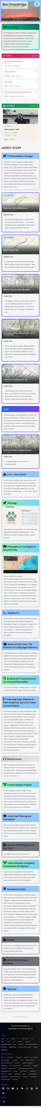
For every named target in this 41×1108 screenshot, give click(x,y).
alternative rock (6, 1071)
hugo (3, 1039)
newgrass (33, 1071)
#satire (13, 76)
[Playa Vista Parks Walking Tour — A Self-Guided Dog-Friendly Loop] (20, 212)
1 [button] (17, 1016)
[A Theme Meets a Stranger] (20, 172)
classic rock (13, 1068)
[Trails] (20, 419)
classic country (6, 1079)
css (14, 1041)
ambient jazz (8, 135)
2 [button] (19, 1016)
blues (10, 1074)
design (13, 1039)
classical (4, 1068)
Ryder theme (12, 1028)
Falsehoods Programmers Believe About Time (18, 92)
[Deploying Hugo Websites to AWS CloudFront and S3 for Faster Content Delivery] (20, 725)
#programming (14, 96)
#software (22, 96)
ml (19, 1039)
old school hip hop (16, 1066)
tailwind (21, 1044)
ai (8, 1039)
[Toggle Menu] (37, 4)
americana (11, 1057)
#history (12, 86)
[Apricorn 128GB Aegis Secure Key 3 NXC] (20, 850)
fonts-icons (26, 1039)
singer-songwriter (28, 1063)
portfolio (20, 1041)
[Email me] (13, 1088)
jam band (17, 1074)
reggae (36, 1066)
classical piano (6, 1060)
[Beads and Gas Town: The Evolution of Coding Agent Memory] (20, 657)
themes (36, 1047)
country (16, 1071)
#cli (9, 66)
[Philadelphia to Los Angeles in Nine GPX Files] (20, 575)
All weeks (33, 106)
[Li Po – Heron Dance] (20, 484)
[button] (14, 1016)
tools (15, 1044)
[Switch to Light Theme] (4, 1102)
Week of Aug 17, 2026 (12, 129)
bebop (27, 1057)
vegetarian (5, 1050)
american (4, 1047)
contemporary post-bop (26, 1068)
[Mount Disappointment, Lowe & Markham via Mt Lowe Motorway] (20, 340)
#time (6, 86)
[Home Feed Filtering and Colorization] (20, 826)
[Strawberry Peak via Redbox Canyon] (20, 452)
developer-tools (6, 1044)
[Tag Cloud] (20, 999)
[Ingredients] (32, 1088)
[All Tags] (22, 1088)
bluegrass (5, 1066)
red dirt (4, 1074)
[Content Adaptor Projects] (20, 796)
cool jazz (16, 1060)
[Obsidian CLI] (20, 624)
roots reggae (33, 1074)
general (28, 1041)
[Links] (3, 1093)
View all (33, 56)
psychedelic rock (16, 1077)
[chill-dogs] (20, 521)
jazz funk (16, 1079)
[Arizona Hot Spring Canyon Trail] (20, 384)
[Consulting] (20, 37)
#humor (18, 76)
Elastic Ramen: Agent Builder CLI (13, 61)
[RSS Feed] (18, 1088)
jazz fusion (24, 1071)
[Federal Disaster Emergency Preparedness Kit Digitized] (20, 872)
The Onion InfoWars (10, 72)
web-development (31, 1044)
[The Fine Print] (37, 1088)
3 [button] (20, 1016)
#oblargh (7, 76)
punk (25, 1074)
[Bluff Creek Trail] (20, 253)
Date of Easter (8, 82)
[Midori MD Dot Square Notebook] (20, 970)
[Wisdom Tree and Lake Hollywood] (20, 295)
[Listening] (27, 1088)
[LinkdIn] (3, 1088)
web (9, 1041)
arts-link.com (28, 1028)
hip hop (18, 1063)
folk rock (26, 1077)
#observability (15, 66)
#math (17, 86)
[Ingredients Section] (20, 910)
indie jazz (34, 1077)
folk (22, 1060)
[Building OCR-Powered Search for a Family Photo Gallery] (20, 684)
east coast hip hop (7, 1063)
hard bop (19, 1057)
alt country (35, 1057)
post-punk (5, 1077)
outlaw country (30, 1060)
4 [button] (22, 1016)
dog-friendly (13, 1047)
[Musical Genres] (20, 768)
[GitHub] (8, 1088)
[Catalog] (20, 945)
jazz (15, 135)
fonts (3, 1041)
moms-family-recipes (25, 1047)
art (33, 1039)
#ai (5, 66)
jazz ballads (28, 1066)
